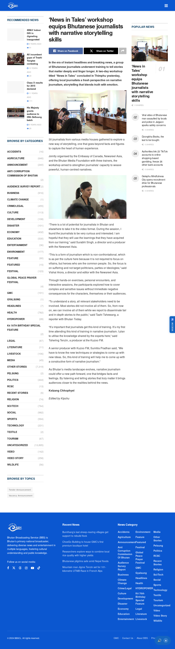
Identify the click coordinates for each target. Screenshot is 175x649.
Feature (12, 258)
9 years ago (34, 43)
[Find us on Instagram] (26, 568)
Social (11, 412)
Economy (13, 232)
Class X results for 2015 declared (35, 85)
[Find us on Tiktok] (38, 568)
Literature (14, 347)
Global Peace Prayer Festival (21, 280)
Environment (16, 251)
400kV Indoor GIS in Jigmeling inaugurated (34, 34)
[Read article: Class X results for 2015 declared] (15, 87)
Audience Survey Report (23, 186)
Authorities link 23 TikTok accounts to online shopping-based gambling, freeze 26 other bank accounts (155, 158)
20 (30, 128)
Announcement (17, 164)
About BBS (142, 638)
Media (11, 360)
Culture (12, 212)
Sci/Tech (12, 406)
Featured (13, 264)
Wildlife (13, 464)
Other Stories (17, 366)
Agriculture (15, 158)
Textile (12, 432)
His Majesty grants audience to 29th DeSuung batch (34, 114)
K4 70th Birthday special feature (24, 327)
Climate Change (18, 199)
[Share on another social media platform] (122, 51)
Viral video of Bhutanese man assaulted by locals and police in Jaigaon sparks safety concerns (154, 120)
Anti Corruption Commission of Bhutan (22, 173)
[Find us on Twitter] (13, 568)
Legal (11, 340)
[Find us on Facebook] (8, 568)
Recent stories (17, 392)
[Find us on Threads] (20, 568)
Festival (13, 271)
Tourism (12, 438)
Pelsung (13, 373)
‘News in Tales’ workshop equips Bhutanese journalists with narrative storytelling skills (142, 83)
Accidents (14, 151)
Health (12, 312)
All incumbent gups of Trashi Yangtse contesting (34, 59)
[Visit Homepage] (12, 5)
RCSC (10, 386)
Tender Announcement (20, 489)
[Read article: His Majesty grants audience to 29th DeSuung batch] (15, 112)
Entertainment (17, 245)
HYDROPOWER (16, 319)
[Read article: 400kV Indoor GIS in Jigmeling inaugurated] (15, 35)
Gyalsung (13, 299)
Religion (13, 399)
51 (30, 47)
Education (14, 238)
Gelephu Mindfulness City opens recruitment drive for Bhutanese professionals (153, 181)
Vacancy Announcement (20, 495)
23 (30, 75)
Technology (15, 425)
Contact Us (127, 638)
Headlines (14, 306)
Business (13, 193)
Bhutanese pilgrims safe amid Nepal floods (85, 561)
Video (11, 451)
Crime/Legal (15, 206)
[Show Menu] (166, 5)
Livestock (14, 353)
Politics (12, 379)
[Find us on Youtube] (32, 568)
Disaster (13, 225)
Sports (12, 419)
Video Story (15, 458)
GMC (10, 293)
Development (16, 219)
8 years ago (34, 124)
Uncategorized (17, 445)
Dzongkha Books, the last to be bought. (153, 138)
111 (30, 100)
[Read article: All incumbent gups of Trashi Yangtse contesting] (15, 59)
